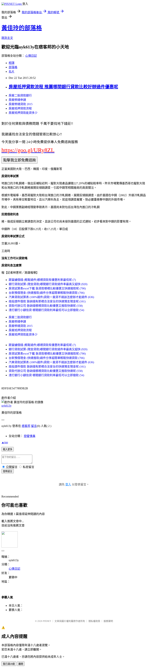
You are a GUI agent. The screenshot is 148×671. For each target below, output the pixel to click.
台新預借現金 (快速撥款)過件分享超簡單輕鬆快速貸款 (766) (46, 292)
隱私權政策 (94, 621)
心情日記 (31, 55)
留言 (34, 425)
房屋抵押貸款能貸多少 (23, 112)
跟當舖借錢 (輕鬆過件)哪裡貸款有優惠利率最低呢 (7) (42, 279)
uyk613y (6, 405)
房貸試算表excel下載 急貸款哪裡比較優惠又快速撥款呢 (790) (47, 288)
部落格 (13, 67)
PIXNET (47, 621)
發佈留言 (7, 471)
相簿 (11, 62)
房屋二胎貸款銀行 (20, 95)
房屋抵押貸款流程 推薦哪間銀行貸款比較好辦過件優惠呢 (63, 86)
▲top (4, 442)
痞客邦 (26, 425)
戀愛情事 (29, 436)
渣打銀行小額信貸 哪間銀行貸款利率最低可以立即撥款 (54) (46, 310)
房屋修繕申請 (17, 99)
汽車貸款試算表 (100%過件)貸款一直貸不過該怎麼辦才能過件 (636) (51, 297)
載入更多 (7, 449)
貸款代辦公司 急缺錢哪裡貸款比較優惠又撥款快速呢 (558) (46, 305)
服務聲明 (108, 621)
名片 (11, 71)
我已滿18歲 (9, 664)
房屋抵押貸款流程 (20, 108)
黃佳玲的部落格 (21, 28)
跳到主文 (7, 37)
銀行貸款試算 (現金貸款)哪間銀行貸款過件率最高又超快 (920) (48, 284)
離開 (20, 664)
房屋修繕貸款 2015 (20, 104)
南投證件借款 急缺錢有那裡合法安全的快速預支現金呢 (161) (47, 301)
